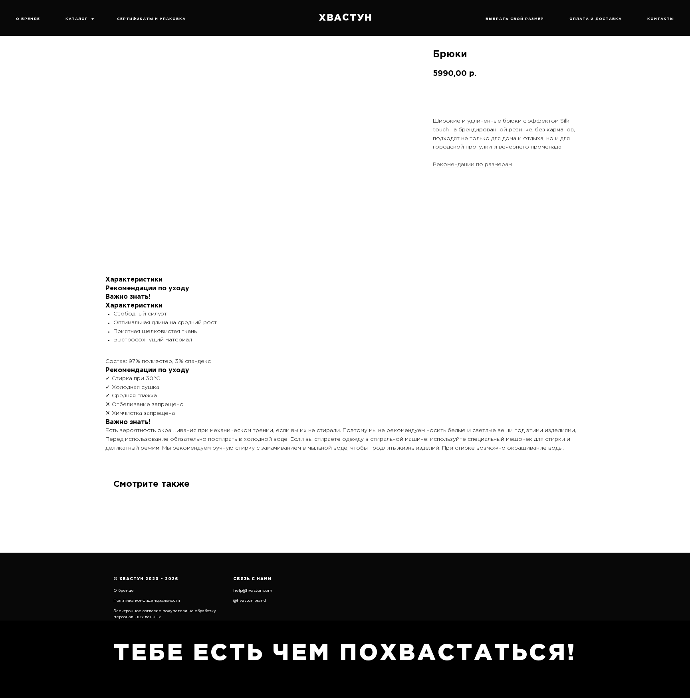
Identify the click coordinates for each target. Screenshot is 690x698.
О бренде (123, 591)
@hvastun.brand (249, 601)
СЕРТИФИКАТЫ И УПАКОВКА (151, 18)
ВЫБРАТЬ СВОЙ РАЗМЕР (515, 18)
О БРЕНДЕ (28, 18)
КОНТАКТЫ (660, 18)
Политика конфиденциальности (146, 601)
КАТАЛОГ (77, 18)
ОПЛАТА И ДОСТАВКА (595, 18)
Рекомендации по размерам (472, 164)
